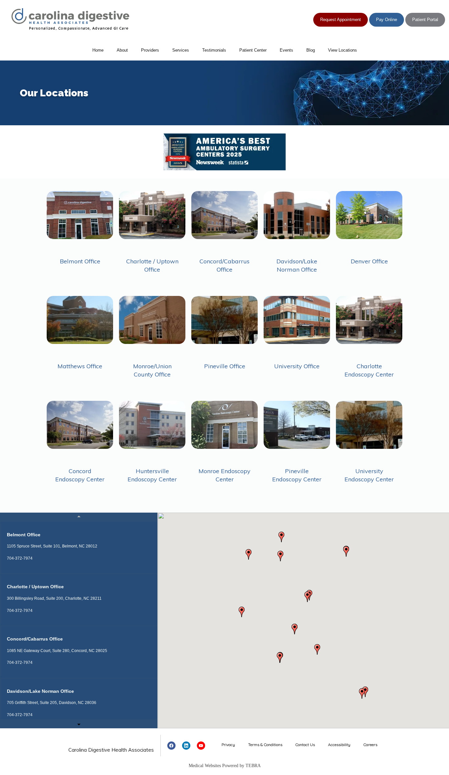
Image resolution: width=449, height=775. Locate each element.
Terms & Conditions (265, 744)
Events (286, 50)
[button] (241, 612)
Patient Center (253, 50)
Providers (150, 50)
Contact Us (305, 744)
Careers (370, 744)
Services (180, 50)
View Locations (342, 50)
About (122, 50)
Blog (310, 50)
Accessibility (339, 744)
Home (98, 50)
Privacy (228, 744)
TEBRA (253, 765)
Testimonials (214, 50)
